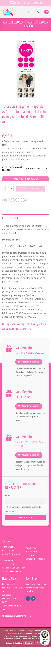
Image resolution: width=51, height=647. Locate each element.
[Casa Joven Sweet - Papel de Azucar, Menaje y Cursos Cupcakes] (11, 12)
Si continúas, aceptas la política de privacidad (23, 509)
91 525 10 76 (31, 551)
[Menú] (30, 12)
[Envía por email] (20, 200)
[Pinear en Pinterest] (25, 200)
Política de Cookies (14, 643)
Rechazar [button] (28, 643)
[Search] (38, 12)
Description (10, 218)
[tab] (25, 218)
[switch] (44, 642)
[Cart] (46, 12)
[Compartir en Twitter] (15, 200)
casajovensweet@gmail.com (17, 615)
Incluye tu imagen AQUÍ (25, 178)
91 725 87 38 (8, 550)
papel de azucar (13, 22)
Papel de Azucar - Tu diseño (33, 24)
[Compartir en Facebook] (10, 200)
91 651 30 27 (8, 564)
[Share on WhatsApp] (4, 200)
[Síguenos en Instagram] (33, 598)
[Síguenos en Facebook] (28, 598)
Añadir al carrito (30, 188)
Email (7, 495)
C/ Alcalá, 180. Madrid (12, 554)
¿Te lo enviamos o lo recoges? (12, 168)
